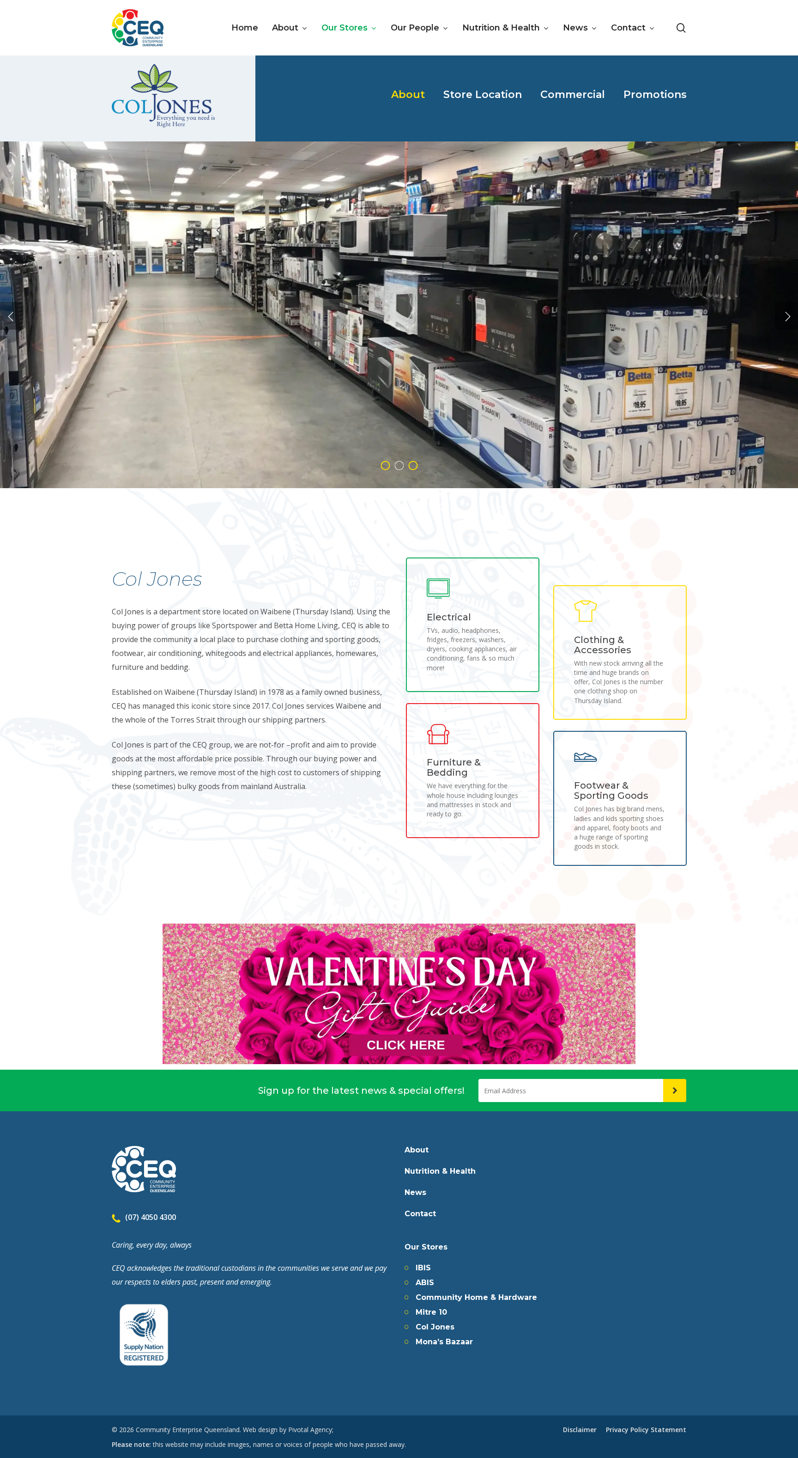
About (408, 94)
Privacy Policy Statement (646, 1429)
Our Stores (426, 1247)
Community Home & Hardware (476, 1297)
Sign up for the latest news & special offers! (361, 1090)
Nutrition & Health (440, 1171)
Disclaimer (580, 1429)
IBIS (423, 1268)
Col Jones (435, 1327)
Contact (420, 1214)
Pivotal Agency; (310, 1429)
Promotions (655, 94)
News (415, 1192)
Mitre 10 (431, 1312)
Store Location (482, 94)
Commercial (572, 94)
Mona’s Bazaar (444, 1342)
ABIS (425, 1283)
